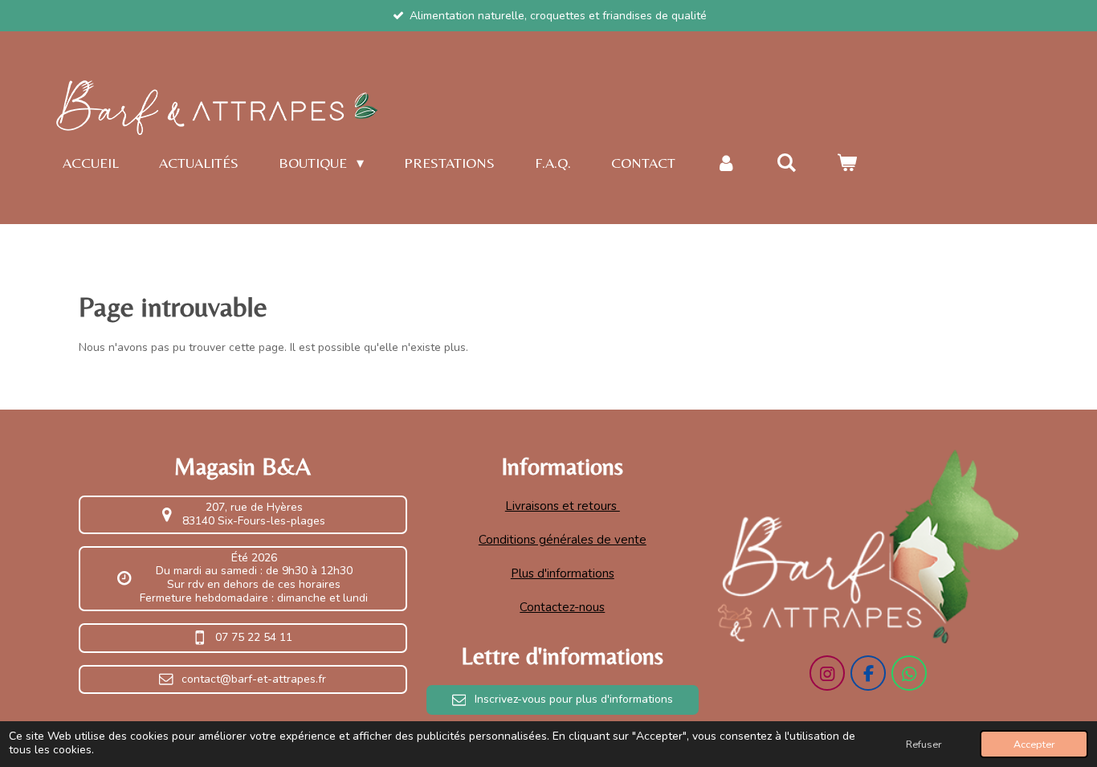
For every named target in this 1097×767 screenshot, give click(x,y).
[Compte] (725, 163)
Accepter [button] (1033, 744)
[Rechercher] (786, 163)
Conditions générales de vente (562, 540)
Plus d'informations (562, 573)
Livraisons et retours (562, 506)
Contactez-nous (562, 607)
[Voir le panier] (847, 163)
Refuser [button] (923, 744)
